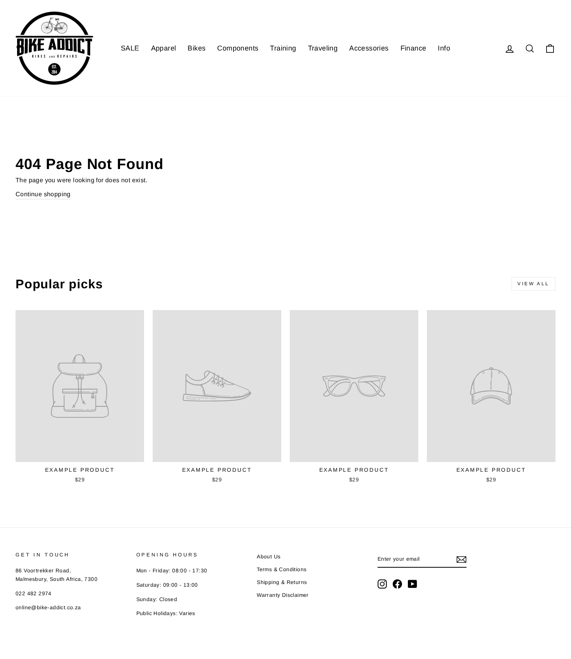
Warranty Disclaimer (283, 595)
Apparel (163, 48)
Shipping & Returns (282, 582)
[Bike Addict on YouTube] (412, 584)
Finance (413, 48)
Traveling (323, 48)
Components (237, 48)
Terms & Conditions (281, 569)
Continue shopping (43, 194)
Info (444, 48)
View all (533, 283)
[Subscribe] (461, 559)
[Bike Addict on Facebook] (397, 584)
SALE (130, 48)
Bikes (196, 48)
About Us (268, 557)
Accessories (368, 48)
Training (283, 48)
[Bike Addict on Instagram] (382, 584)
